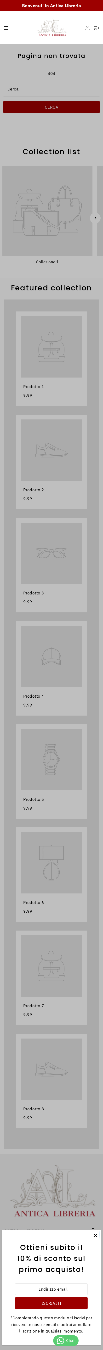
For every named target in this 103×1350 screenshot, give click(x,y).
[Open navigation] (16, 27)
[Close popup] (95, 1235)
